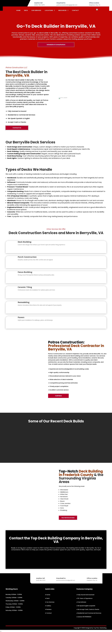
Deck (48, 598)
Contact (49, 613)
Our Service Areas (67, 518)
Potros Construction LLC (56, 354)
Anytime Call (38, 3)
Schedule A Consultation (56, 45)
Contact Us (17, 128)
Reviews (48, 609)
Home (48, 595)
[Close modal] (0, 631)
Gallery (48, 606)
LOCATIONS (49, 10)
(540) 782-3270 (39, 5)
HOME (18, 10)
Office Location (94, 3)
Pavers (21, 317)
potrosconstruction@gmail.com (67, 5)
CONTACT (75, 10)
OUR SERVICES (36, 10)
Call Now (58, 396)
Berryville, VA (32, 80)
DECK (26, 10)
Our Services (50, 602)
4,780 (26, 88)
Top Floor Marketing (100, 628)
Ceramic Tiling (25, 287)
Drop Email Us (61, 3)
